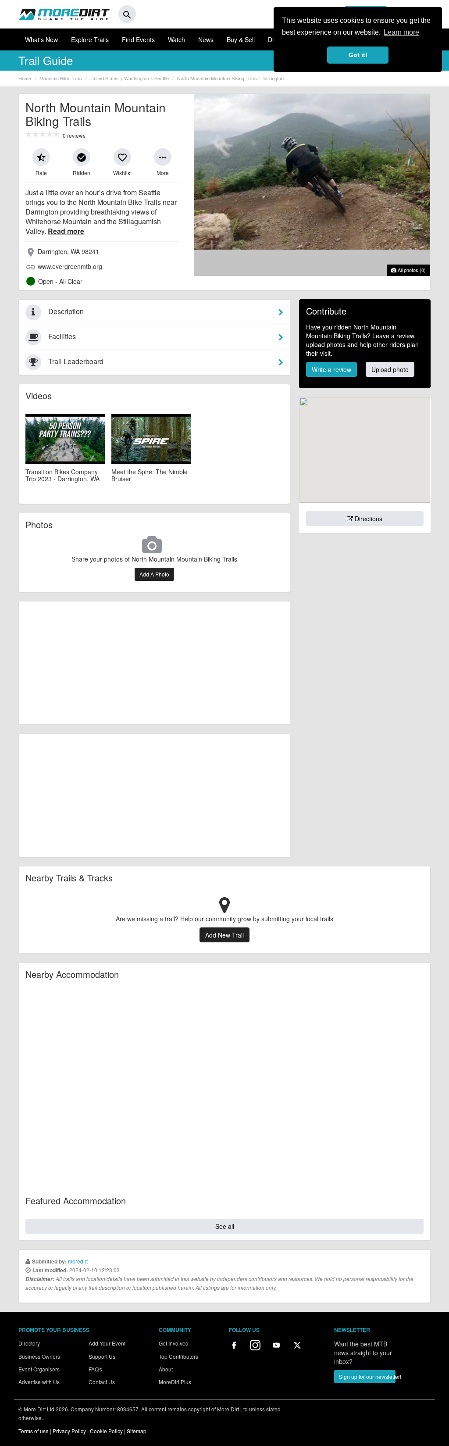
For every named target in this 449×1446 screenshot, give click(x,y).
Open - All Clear (60, 281)
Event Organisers (39, 1369)
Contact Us (102, 1381)
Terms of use (33, 1431)
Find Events (138, 39)
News (206, 39)
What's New (41, 39)
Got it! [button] (358, 54)
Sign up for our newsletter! (367, 1376)
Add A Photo (154, 574)
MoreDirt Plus (175, 1381)
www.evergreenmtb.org (70, 266)
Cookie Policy (106, 1431)
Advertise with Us (39, 1381)
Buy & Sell (241, 39)
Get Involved (174, 1343)
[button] (41, 157)
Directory (29, 1343)
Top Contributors (178, 1356)
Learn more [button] (401, 32)
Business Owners (39, 1356)
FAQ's (95, 1369)
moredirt (78, 1261)
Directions (367, 518)
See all (224, 1226)
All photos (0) (411, 269)
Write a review (331, 369)
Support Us (102, 1356)
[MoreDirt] (64, 14)
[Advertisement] (154, 662)
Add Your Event (107, 1343)
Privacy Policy (69, 1431)
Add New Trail (224, 935)
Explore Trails (90, 39)
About (166, 1369)
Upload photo (390, 369)
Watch (176, 39)
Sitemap (136, 1431)
